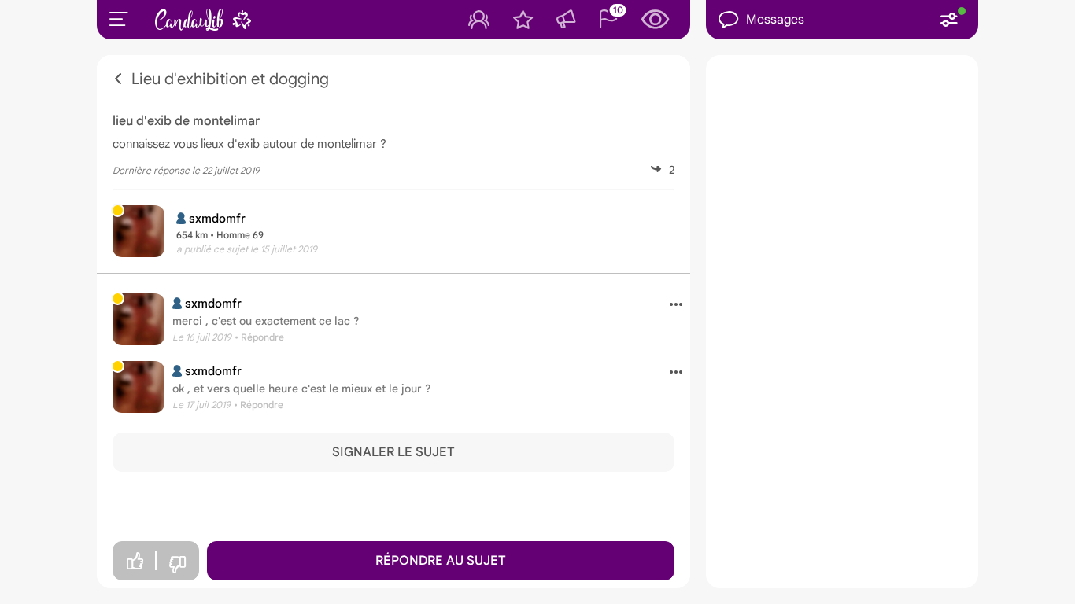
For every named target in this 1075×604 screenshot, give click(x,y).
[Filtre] (949, 19)
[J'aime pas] (177, 565)
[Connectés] (478, 19)
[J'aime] (134, 561)
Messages (775, 20)
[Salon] (565, 19)
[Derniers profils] (655, 19)
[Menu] (118, 19)
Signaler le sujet (393, 452)
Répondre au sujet (440, 561)
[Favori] (523, 19)
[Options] (670, 305)
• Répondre (259, 337)
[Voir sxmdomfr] (138, 319)
